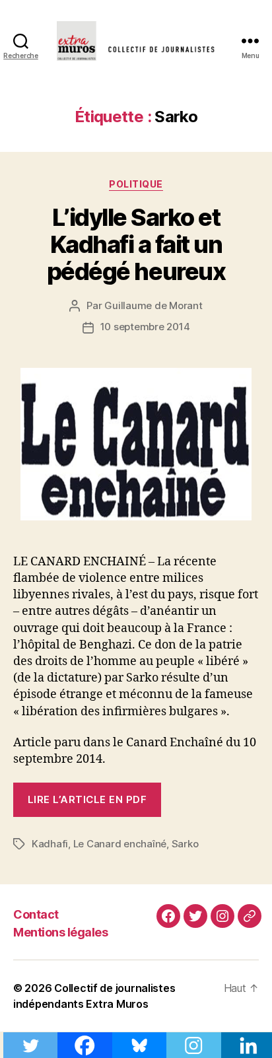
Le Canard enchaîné (119, 843)
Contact (36, 914)
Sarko (185, 843)
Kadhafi (50, 843)
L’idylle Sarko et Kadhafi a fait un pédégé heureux (136, 244)
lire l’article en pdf (87, 799)
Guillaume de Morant (153, 305)
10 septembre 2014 (145, 326)
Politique (136, 184)
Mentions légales (60, 932)
